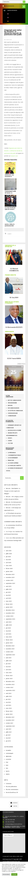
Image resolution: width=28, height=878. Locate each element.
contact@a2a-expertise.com (11, 861)
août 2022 (8, 693)
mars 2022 (9, 708)
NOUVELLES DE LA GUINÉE (14, 430)
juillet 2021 (9, 732)
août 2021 (8, 729)
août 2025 (8, 586)
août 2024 (8, 622)
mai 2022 (8, 702)
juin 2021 (8, 735)
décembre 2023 (10, 646)
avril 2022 (8, 705)
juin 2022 (8, 699)
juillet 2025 (9, 589)
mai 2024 (8, 631)
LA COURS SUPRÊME (13, 463)
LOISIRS (10, 440)
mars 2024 (9, 637)
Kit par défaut (10, 528)
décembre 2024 (10, 610)
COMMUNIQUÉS (12, 416)
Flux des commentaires (12, 789)
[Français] (14, 17)
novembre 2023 (10, 649)
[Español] (14, 21)
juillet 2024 (9, 625)
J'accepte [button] (14, 874)
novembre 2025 (10, 577)
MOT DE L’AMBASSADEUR (14, 400)
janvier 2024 (9, 643)
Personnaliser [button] (6, 874)
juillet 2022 (9, 696)
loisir (7, 765)
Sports (7, 771)
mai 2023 (8, 666)
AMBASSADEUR (9, 331)
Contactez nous (12, 10)
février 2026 (9, 568)
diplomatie (8, 756)
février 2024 (9, 640)
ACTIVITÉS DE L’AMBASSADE (15, 410)
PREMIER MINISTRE (10, 275)
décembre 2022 (10, 681)
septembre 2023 (10, 654)
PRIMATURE (11, 460)
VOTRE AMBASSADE (9, 396)
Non (7, 768)
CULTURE (10, 443)
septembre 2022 (10, 690)
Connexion (8, 783)
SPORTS (10, 438)
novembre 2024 (10, 613)
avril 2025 (8, 598)
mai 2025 (8, 595)
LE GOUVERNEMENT (13, 458)
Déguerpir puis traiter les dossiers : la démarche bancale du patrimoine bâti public (13, 150)
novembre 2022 (10, 684)
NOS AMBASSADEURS (13, 408)
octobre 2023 (9, 651)
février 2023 (9, 675)
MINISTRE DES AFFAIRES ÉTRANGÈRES (12, 302)
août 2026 (8, 550)
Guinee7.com (14, 156)
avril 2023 (8, 669)
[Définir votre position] (22, 367)
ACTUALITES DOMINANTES (10, 421)
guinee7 (9, 233)
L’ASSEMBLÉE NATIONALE (14, 455)
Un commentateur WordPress (14, 525)
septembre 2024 (10, 619)
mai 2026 (8, 559)
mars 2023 (9, 672)
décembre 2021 (10, 717)
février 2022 (9, 711)
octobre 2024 (9, 616)
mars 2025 (9, 601)
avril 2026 (8, 562)
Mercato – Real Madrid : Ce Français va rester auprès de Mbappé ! (12, 491)
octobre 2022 (9, 687)
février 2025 (9, 604)
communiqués (9, 753)
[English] (14, 14)
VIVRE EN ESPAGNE (13, 413)
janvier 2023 (9, 678)
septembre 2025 (10, 583)
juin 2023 (8, 663)
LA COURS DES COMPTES (14, 465)
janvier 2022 (9, 714)
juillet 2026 (9, 553)
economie (8, 759)
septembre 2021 (10, 726)
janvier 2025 (9, 607)
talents (8, 774)
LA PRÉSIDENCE (12, 452)
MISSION (10, 405)
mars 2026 (9, 565)
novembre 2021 (10, 720)
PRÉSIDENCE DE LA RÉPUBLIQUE (10, 246)
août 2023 (8, 657)
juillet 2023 (9, 660)
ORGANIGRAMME (12, 403)
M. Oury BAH (14, 297)
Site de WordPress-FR (12, 792)
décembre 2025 (10, 574)
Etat (7, 762)
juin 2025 (8, 592)
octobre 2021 (9, 723)
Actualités (8, 750)
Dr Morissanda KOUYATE (14, 327)
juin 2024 (8, 628)
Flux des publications (11, 786)
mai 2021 (8, 738)
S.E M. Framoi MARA (14, 358)
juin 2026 (8, 556)
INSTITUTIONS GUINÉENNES (10, 448)
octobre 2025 (9, 580)
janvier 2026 (9, 571)
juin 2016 (8, 741)
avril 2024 (8, 634)
